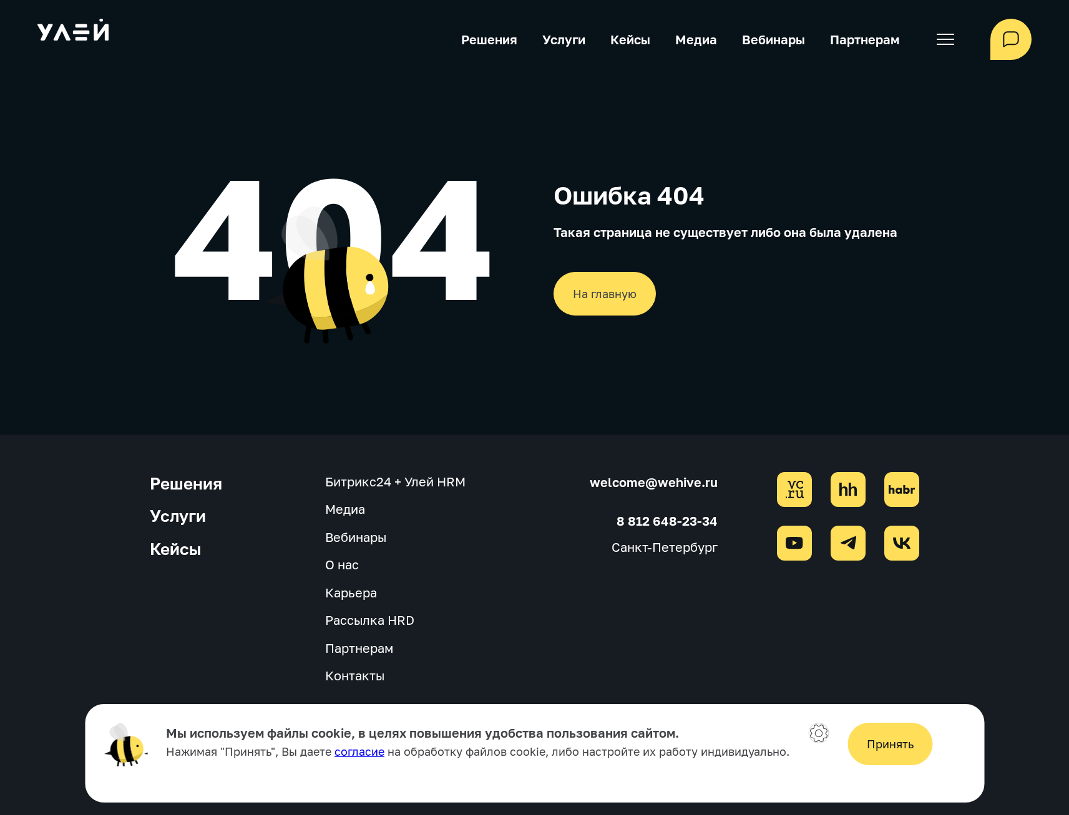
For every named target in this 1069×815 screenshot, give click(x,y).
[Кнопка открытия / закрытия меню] (944, 39)
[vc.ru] (794, 489)
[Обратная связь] (1011, 39)
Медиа (696, 39)
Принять (890, 744)
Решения (489, 39)
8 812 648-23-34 (667, 520)
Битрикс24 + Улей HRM (395, 481)
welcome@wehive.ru (654, 482)
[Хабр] (901, 489)
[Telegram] (848, 543)
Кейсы (630, 39)
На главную (605, 294)
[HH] (848, 489)
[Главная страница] (73, 32)
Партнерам (864, 39)
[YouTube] (794, 543)
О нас (342, 564)
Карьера (351, 592)
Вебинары (773, 39)
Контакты (354, 675)
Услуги (563, 39)
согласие (359, 751)
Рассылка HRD (369, 619)
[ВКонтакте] (901, 543)
